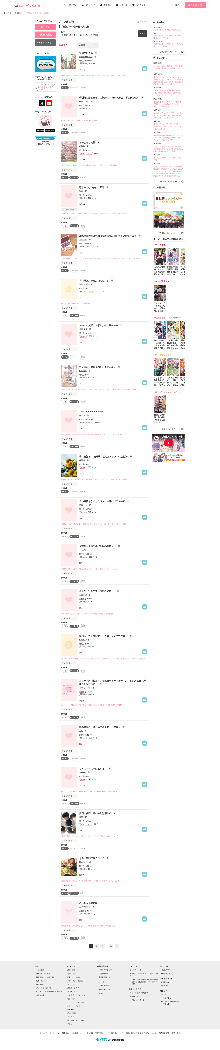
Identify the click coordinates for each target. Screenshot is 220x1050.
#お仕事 (127, 258)
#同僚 (102, 836)
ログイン (178, 5)
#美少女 (69, 165)
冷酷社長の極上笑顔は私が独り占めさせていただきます (108, 235)
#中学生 (64, 303)
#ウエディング (95, 659)
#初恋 (102, 214)
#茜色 (95, 614)
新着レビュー (41, 981)
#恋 (67, 614)
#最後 (99, 791)
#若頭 (75, 165)
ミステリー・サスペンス (76, 995)
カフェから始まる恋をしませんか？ (97, 367)
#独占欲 (83, 836)
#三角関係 (109, 614)
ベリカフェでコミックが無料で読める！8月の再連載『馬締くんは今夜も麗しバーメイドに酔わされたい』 (168, 93)
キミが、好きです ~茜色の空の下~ (97, 591)
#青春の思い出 (93, 926)
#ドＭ (100, 524)
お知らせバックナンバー (168, 52)
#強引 (102, 705)
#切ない (79, 120)
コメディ (70, 1017)
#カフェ (71, 390)
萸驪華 (82, 146)
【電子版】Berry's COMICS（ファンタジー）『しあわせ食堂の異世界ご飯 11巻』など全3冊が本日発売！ (167, 137)
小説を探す (72, 5)
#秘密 (116, 836)
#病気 (75, 791)
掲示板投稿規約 (131, 1033)
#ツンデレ (75, 258)
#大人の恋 (105, 258)
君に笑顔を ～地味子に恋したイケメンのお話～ (104, 456)
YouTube (164, 986)
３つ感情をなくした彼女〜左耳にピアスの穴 (102, 501)
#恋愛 (95, 390)
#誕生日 (119, 214)
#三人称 (85, 479)
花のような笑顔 (87, 142)
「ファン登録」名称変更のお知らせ (166, 30)
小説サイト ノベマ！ (169, 998)
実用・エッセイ (73, 991)
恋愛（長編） (72, 974)
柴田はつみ (84, 101)
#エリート (64, 705)
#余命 (70, 569)
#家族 (74, 303)
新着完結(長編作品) (43, 974)
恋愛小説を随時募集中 (175, 318)
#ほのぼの (87, 214)
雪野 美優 (83, 329)
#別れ (68, 76)
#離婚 (82, 76)
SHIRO (82, 640)
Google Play (49, 130)
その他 (69, 1024)
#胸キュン (99, 434)
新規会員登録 (195, 5)
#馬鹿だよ (113, 76)
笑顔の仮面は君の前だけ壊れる (95, 813)
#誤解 (86, 120)
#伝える (93, 791)
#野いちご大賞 (104, 390)
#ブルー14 (88, 614)
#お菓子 (78, 390)
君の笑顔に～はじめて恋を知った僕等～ (100, 727)
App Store (40, 130)
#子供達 (105, 76)
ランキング (90, 5)
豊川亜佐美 (84, 284)
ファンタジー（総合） (75, 981)
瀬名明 (82, 415)
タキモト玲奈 (85, 688)
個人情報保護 (164, 1033)
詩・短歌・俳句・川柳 (75, 1020)
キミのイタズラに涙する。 (93, 768)
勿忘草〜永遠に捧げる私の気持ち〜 (97, 546)
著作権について (117, 1033)
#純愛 (89, 524)
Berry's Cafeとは (45, 42)
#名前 (85, 303)
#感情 (84, 524)
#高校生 (64, 390)
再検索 (142, 33)
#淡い (91, 479)
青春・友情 (71, 999)
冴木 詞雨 (83, 862)
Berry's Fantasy (104, 989)
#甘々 (121, 258)
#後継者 (102, 881)
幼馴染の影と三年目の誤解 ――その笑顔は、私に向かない (109, 97)
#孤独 (106, 165)
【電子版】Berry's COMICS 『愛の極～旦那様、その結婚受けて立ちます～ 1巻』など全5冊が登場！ (168, 104)
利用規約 (65, 1033)
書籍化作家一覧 (104, 977)
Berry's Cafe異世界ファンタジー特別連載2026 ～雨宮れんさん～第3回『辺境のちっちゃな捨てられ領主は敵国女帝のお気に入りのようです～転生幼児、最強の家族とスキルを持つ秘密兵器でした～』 (168, 171)
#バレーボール (116, 390)
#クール (79, 214)
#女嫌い (89, 165)
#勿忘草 (64, 569)
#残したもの (107, 791)
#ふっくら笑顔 (113, 659)
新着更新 (39, 984)
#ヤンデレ (75, 836)
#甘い (113, 479)
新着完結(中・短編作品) (45, 977)
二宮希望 (83, 595)
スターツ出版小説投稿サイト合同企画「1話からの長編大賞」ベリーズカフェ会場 (144, 982)
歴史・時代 (71, 1009)
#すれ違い (71, 120)
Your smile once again (91, 411)
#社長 (63, 258)
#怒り (118, 524)
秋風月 (82, 460)
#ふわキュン (65, 214)
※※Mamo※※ (85, 56)
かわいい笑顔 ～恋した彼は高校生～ (99, 325)
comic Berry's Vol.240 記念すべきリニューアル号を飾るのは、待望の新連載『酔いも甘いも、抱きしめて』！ (168, 115)
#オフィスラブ (93, 836)
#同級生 (126, 214)
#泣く (113, 524)
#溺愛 (101, 165)
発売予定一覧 (104, 974)
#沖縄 (108, 705)
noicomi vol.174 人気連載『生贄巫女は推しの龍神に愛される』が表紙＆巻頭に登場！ (168, 68)
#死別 (68, 881)
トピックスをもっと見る (168, 181)
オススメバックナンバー (139, 1000)
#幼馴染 (64, 120)
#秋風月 (124, 479)
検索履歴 (143, 21)
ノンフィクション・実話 (76, 1002)
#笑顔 (95, 165)
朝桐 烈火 (83, 505)
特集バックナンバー (137, 996)
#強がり (96, 705)
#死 (89, 303)
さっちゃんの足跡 (88, 903)
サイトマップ (54, 1033)
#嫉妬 (117, 881)
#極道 (115, 165)
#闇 (110, 165)
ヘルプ (44, 1033)
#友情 (84, 390)
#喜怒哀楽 (76, 524)
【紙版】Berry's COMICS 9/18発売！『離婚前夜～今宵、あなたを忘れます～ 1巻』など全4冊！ (168, 126)
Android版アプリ (167, 974)
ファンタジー (72, 984)
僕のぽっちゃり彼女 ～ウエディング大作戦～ (103, 636)
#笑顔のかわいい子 (80, 926)
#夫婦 (63, 76)
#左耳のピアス (66, 524)
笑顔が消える (86, 53)
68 (111, 946)
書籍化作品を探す (168, 429)
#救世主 (106, 524)
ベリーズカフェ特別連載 (139, 993)
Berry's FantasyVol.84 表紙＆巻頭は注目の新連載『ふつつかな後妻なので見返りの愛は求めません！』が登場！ (168, 149)
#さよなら (113, 569)
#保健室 (95, 214)
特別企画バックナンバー (168, 233)
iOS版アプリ (166, 970)
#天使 (84, 705)
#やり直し (122, 76)
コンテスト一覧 (135, 970)
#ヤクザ (82, 165)
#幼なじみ (88, 569)
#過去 (63, 165)
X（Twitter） (165, 982)
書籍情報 (107, 5)
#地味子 (78, 479)
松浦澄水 (83, 371)
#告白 (113, 214)
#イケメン (84, 258)
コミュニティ (41, 995)
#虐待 (118, 479)
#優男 (68, 434)
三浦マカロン (85, 907)
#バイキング (124, 659)
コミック (123, 5)
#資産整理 (75, 76)
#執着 (68, 836)
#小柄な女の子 (66, 926)
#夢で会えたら (111, 926)
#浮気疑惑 (93, 120)
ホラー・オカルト (74, 1006)
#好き (86, 791)
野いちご (164, 994)
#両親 (93, 76)
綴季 (81, 191)
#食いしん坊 (84, 659)
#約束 (99, 76)
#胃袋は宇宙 (140, 659)
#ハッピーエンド (138, 258)
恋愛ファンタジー (74, 988)
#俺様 (90, 705)
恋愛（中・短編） (74, 977)
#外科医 (78, 705)
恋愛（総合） (72, 970)
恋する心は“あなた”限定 (92, 187)
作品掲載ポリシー (78, 1033)
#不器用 (119, 705)
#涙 (62, 791)
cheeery (82, 772)
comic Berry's (104, 986)
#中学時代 (126, 390)
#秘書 (68, 258)
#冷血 (79, 434)
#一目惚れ (75, 659)
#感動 (122, 434)
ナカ (81, 550)
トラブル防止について (148, 1033)
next (117, 946)
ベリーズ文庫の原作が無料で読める (49, 991)
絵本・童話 (71, 1013)
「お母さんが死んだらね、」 (94, 280)
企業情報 (175, 1033)
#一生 (106, 569)
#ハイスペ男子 (94, 258)
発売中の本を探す (105, 970)
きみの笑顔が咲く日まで (92, 858)
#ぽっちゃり (65, 659)
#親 (69, 303)
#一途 (73, 214)
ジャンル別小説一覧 (43, 988)
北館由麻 (83, 239)
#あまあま (109, 836)
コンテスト (141, 5)
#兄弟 (134, 390)
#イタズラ (68, 791)
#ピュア (71, 479)
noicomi (101, 993)
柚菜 (81, 817)
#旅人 (102, 926)
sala (81, 731)
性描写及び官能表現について (98, 1033)
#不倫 (88, 76)
